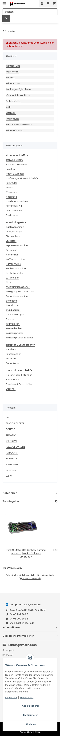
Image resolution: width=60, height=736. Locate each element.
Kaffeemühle (13, 263)
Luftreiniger (12, 277)
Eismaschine (13, 236)
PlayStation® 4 (14, 206)
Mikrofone (11, 358)
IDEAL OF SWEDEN (15, 446)
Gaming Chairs (14, 160)
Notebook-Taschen (17, 201)
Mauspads (11, 192)
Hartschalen (13, 379)
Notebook (11, 196)
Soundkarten (13, 363)
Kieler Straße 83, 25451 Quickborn (28, 610)
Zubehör (10, 388)
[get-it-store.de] (17, 3)
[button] (42, 3)
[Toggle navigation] (4, 2)
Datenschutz (13, 101)
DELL (8, 417)
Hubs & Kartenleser (16, 164)
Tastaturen (12, 215)
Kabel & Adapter (15, 173)
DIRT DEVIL (11, 441)
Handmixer (12, 254)
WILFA (9, 476)
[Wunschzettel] (48, 3)
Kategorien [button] (10, 493)
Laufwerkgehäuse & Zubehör (22, 178)
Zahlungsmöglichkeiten (19, 89)
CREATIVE (11, 435)
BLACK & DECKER (15, 423)
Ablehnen (30, 724)
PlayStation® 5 (14, 210)
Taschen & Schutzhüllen (19, 384)
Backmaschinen (15, 227)
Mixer (9, 282)
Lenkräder (11, 183)
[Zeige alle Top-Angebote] (56, 501)
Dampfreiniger (14, 231)
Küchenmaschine (16, 268)
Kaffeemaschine (15, 259)
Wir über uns (13, 65)
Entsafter (11, 240)
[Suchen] (6, 18)
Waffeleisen (13, 323)
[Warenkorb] (54, 3)
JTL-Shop (35, 732)
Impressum (12, 118)
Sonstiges (11, 300)
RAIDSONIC (12, 452)
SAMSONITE (12, 464)
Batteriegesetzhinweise (19, 124)
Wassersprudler (14, 333)
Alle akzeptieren (31, 705)
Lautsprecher (13, 354)
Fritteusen (11, 250)
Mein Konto (12, 71)
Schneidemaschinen (17, 296)
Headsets (11, 349)
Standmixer (12, 305)
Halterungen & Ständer (19, 375)
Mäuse (9, 187)
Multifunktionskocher (17, 287)
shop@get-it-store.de (22, 623)
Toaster (10, 319)
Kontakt (10, 77)
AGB (8, 107)
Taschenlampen (15, 314)
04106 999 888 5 (19, 614)
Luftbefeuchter (14, 273)
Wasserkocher (14, 328)
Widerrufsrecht (14, 130)
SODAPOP (11, 458)
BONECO (11, 429)
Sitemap (11, 112)
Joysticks (11, 169)
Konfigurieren (30, 715)
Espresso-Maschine (17, 245)
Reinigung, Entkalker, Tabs (20, 291)
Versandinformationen (18, 95)
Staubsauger (13, 310)
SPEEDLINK (11, 470)
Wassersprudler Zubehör (19, 337)
